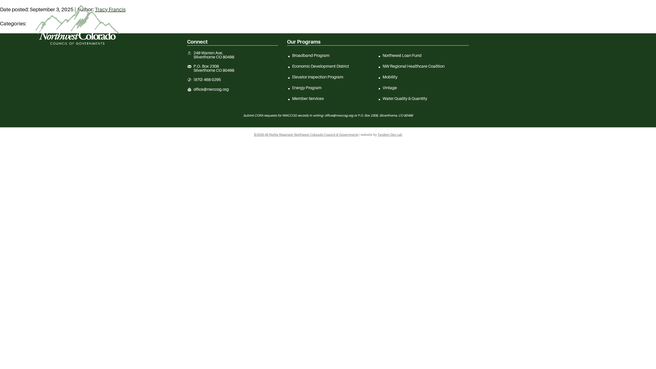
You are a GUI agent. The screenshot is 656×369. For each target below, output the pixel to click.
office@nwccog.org (211, 89)
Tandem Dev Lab (389, 135)
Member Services (308, 98)
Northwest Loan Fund (402, 55)
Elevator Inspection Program (317, 76)
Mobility (390, 76)
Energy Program (307, 87)
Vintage (390, 87)
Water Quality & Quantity (405, 98)
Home (318, 27)
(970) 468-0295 (207, 79)
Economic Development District (320, 66)
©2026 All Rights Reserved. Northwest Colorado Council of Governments (306, 135)
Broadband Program (311, 55)
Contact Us (570, 27)
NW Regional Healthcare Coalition (414, 66)
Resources (437, 27)
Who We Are (374, 27)
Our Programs (503, 27)
